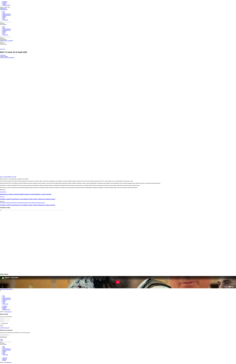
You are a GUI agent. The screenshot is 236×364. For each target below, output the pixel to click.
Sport (3, 18)
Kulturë (3, 17)
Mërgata (4, 16)
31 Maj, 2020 (3, 55)
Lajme (3, 12)
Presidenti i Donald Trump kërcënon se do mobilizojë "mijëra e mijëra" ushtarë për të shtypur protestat (27, 205)
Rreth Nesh (4, 1)
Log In (1, 339)
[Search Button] (10, 22)
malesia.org (9, 311)
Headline (6, 56)
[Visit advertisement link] (3, 9)
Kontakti (4, 3)
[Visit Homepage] (3, 8)
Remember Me (4, 323)
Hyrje (3, 11)
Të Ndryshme (5, 19)
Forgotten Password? (4, 327)
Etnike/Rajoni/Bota (6, 15)
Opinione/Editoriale (6, 14)
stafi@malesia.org (6, 5)
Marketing (4, 2)
